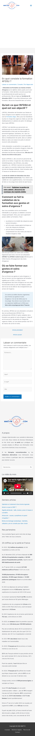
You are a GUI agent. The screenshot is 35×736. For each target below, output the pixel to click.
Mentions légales (17, 729)
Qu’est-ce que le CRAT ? (9, 507)
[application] (17, 486)
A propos (7, 729)
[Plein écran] (31, 493)
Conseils (20, 84)
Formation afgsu (11, 116)
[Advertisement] (17, 29)
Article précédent (17, 330)
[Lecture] (4, 493)
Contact (17, 732)
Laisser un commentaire (9, 84)
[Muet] (28, 493)
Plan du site (26, 729)
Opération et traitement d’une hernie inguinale (15, 504)
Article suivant (17, 334)
